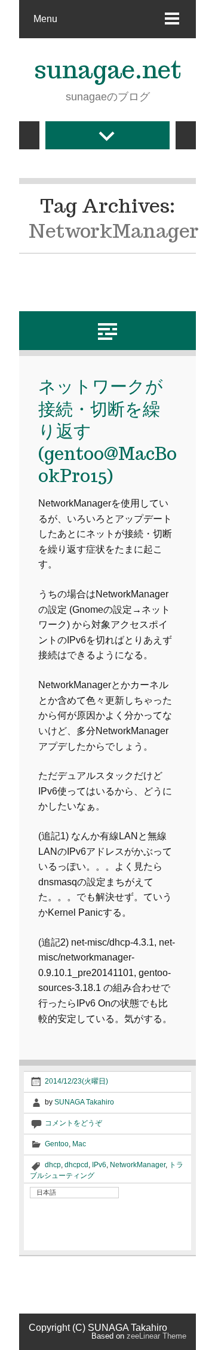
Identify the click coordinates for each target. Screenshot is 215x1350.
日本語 (46, 1192)
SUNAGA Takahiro (84, 1102)
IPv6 (99, 1165)
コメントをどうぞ (73, 1123)
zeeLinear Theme (156, 1335)
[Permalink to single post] (107, 330)
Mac (79, 1144)
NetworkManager (137, 1165)
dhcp (53, 1165)
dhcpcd (76, 1165)
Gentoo (57, 1144)
